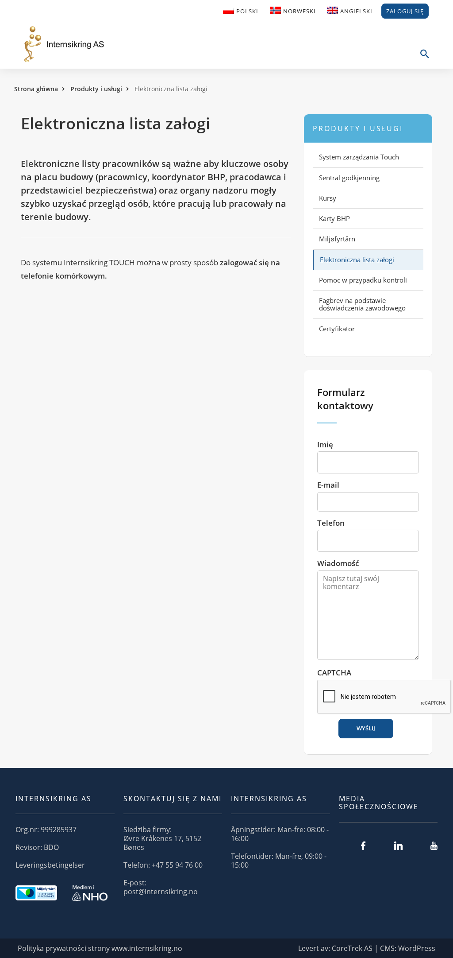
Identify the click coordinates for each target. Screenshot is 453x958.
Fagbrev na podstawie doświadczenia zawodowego (362, 304)
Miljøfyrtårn (337, 238)
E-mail (328, 485)
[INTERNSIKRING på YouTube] (434, 845)
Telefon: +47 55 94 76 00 (163, 865)
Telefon (331, 523)
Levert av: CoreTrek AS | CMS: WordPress (366, 948)
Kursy (327, 198)
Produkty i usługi (96, 89)
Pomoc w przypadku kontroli (363, 279)
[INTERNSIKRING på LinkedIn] (399, 845)
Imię (325, 444)
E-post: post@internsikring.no (160, 887)
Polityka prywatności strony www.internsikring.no (100, 948)
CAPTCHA (334, 672)
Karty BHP (334, 218)
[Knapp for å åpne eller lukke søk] (424, 58)
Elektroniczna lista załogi (357, 259)
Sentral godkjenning (349, 177)
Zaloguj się (405, 11)
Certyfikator (337, 328)
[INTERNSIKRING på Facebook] (363, 845)
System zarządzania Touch (359, 156)
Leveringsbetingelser (50, 865)
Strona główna (36, 89)
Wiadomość (338, 563)
